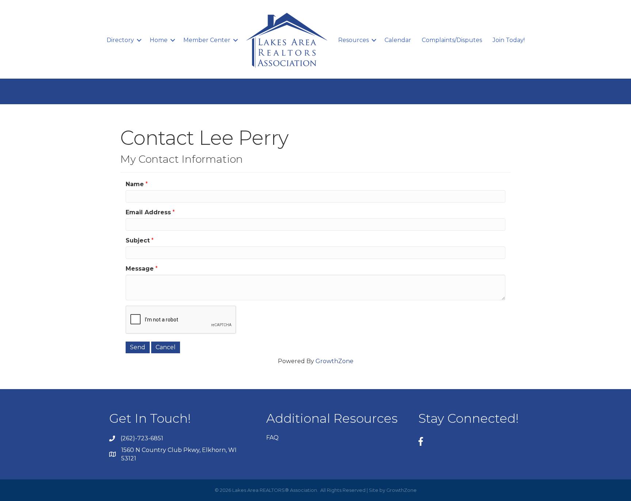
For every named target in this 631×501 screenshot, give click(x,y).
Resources (353, 40)
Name (135, 184)
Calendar (398, 40)
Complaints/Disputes (452, 40)
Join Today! (509, 40)
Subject (138, 240)
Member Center (206, 40)
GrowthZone (334, 361)
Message (140, 268)
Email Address (148, 212)
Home (159, 40)
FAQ (272, 437)
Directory (120, 40)
